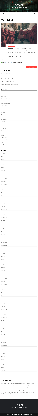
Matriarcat (3, 121)
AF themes (30, 414)
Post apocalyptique (4, 128)
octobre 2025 (3, 181)
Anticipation (3, 96)
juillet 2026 (3, 156)
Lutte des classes (4, 119)
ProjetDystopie (11, 56)
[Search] (34, 13)
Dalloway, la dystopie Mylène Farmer (7, 81)
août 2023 (3, 253)
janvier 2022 (3, 306)
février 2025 (3, 203)
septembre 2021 (4, 317)
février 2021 (3, 337)
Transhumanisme (4, 133)
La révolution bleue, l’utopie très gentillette (29, 385)
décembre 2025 (4, 175)
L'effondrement (4, 117)
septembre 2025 (4, 184)
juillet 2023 (3, 256)
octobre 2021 (3, 314)
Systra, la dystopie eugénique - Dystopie (8, 390)
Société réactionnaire (11, 46)
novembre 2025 (4, 178)
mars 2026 (3, 167)
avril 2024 (2, 231)
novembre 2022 (4, 278)
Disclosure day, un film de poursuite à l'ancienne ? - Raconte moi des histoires (15, 392)
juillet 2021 (3, 323)
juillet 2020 (3, 356)
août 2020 (3, 353)
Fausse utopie (3, 107)
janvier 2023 (3, 273)
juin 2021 (2, 325)
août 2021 (3, 320)
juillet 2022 (3, 289)
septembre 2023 (4, 250)
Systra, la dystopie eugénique (6, 73)
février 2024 (3, 237)
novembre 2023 (4, 245)
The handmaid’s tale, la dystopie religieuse (19, 48)
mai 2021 (2, 328)
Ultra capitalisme (4, 137)
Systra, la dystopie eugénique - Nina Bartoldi (9, 387)
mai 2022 (2, 295)
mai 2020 (2, 362)
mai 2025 (2, 195)
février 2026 (3, 170)
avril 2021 (2, 331)
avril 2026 (2, 164)
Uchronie (2, 135)
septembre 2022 (4, 284)
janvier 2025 (3, 206)
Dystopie (19, 5)
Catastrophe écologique (5, 103)
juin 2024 (2, 225)
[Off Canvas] (3, 13)
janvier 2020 (3, 373)
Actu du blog (3, 91)
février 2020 (3, 370)
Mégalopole (3, 123)
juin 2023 (2, 259)
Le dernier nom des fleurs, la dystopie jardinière (9, 84)
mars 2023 (3, 267)
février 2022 (3, 303)
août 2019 (3, 375)
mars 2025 (3, 200)
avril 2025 (2, 198)
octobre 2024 (3, 214)
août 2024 (3, 220)
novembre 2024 (4, 212)
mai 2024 (2, 228)
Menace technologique (5, 126)
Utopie (2, 146)
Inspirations (3, 112)
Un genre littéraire (4, 142)
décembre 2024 (4, 209)
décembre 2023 (4, 242)
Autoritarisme (3, 101)
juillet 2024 (3, 223)
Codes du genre (4, 105)
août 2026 (3, 153)
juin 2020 (2, 359)
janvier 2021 (3, 339)
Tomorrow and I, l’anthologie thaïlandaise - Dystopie (10, 383)
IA (1, 110)
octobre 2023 (3, 248)
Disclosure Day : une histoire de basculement (9, 78)
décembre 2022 (4, 275)
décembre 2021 (4, 309)
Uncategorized (4, 144)
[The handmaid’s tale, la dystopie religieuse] (19, 34)
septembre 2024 (4, 217)
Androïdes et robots (4, 94)
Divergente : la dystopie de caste (23, 390)
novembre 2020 (4, 345)
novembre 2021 (4, 312)
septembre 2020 (4, 350)
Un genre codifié (4, 139)
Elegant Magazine (24, 414)
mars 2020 (3, 367)
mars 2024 (3, 234)
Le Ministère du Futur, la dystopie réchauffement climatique (12, 76)
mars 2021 (3, 334)
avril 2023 (2, 264)
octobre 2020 (3, 348)
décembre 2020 (4, 342)
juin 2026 (2, 159)
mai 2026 (2, 162)
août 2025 (3, 187)
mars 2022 (3, 300)
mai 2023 (2, 262)
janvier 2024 (3, 239)
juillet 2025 (3, 189)
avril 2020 (2, 364)
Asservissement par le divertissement (7, 98)
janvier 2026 (3, 173)
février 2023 (3, 270)
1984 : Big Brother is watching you (28, 383)
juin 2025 (2, 192)
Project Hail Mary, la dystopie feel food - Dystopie (10, 385)
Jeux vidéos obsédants (5, 114)
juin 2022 (2, 292)
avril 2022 (2, 298)
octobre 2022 (3, 281)
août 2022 (3, 287)
